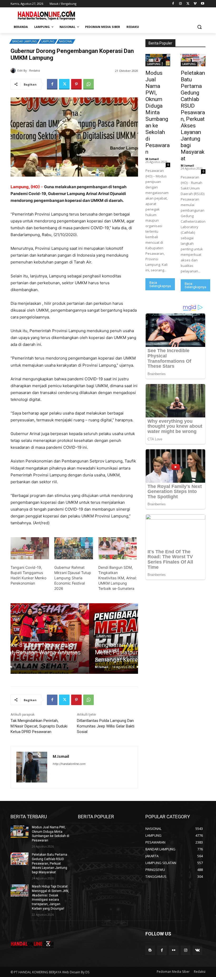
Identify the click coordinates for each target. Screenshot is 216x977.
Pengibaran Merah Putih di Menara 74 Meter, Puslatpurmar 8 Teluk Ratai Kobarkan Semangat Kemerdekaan (73, 652)
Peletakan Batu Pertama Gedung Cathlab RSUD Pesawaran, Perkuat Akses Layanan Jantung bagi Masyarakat (193, 116)
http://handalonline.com (69, 764)
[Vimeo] (195, 4)
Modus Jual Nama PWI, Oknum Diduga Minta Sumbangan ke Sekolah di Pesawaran (157, 112)
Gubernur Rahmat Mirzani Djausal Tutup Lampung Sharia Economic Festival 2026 (72, 578)
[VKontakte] (197, 950)
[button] (199, 27)
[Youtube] (202, 4)
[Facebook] (173, 4)
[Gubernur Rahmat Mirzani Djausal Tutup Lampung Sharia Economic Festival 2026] (73, 548)
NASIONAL (65, 41)
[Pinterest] (76, 84)
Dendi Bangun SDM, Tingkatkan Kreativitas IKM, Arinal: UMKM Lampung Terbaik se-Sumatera (117, 578)
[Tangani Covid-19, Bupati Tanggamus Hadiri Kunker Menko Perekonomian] (30, 548)
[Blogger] (150, 950)
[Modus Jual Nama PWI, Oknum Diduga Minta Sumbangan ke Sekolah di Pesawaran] (157, 60)
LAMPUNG (48, 41)
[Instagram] (181, 4)
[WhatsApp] (88, 84)
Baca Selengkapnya (160, 284)
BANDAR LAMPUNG (24, 41)
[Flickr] (173, 950)
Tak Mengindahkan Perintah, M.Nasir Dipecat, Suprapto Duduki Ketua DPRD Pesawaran (39, 726)
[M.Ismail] (14, 70)
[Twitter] (188, 4)
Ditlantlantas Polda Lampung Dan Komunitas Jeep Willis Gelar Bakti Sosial (105, 726)
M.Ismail (47, 70)
